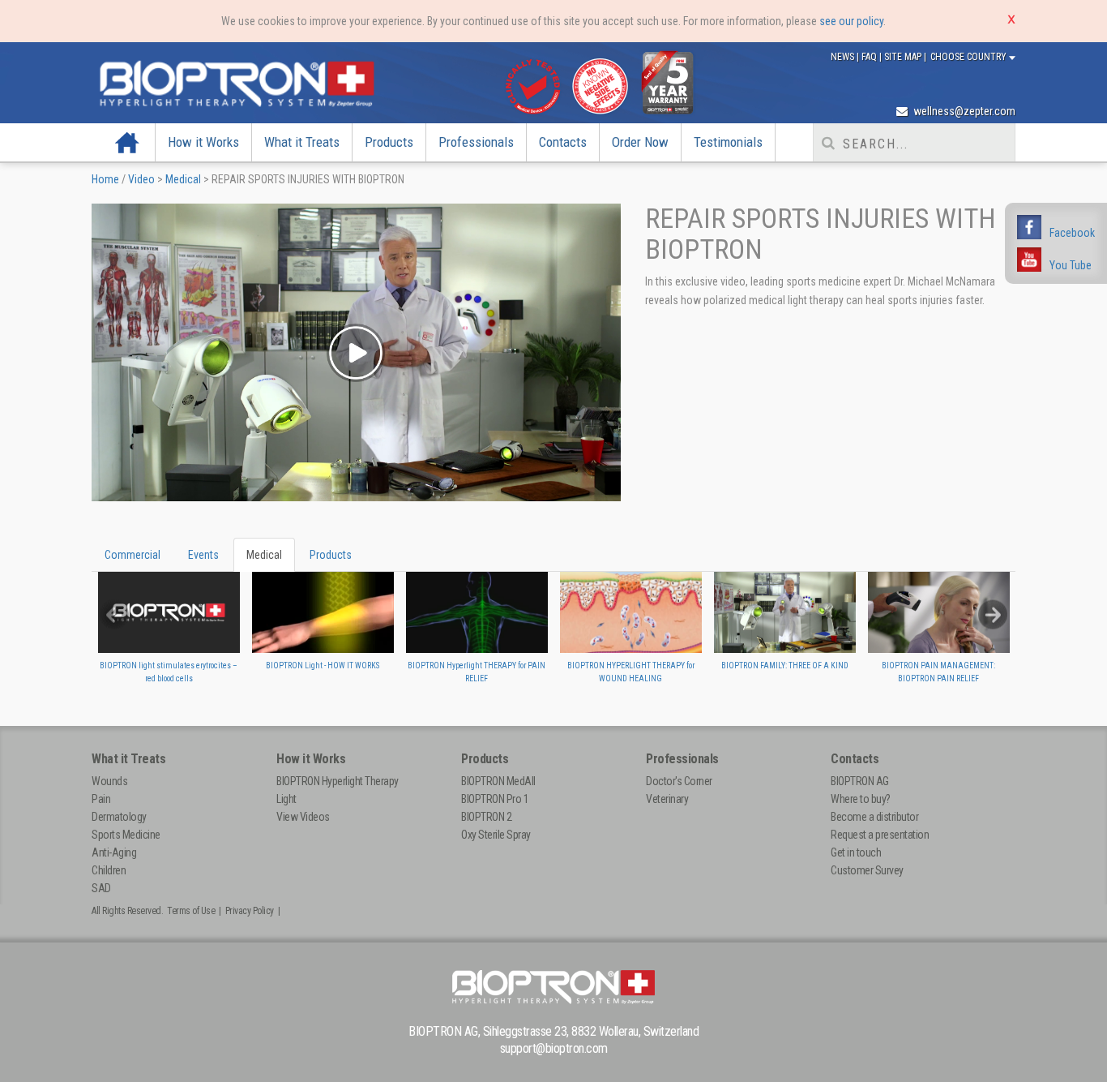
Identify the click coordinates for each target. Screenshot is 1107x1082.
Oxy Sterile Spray (496, 834)
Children (109, 870)
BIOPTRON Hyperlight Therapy (337, 781)
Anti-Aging (114, 852)
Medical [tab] (264, 554)
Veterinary (667, 798)
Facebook (1072, 232)
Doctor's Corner (679, 781)
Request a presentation (880, 834)
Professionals (476, 142)
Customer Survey (867, 870)
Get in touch (856, 852)
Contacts (563, 142)
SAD (101, 888)
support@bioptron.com (554, 1048)
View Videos (303, 816)
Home (127, 142)
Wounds (109, 781)
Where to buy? (861, 798)
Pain (101, 798)
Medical (183, 179)
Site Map (904, 56)
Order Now (640, 142)
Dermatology (119, 816)
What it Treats (302, 142)
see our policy (851, 21)
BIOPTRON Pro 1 (494, 798)
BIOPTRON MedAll (498, 781)
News (844, 56)
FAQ (870, 56)
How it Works (203, 142)
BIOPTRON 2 (486, 816)
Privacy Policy (249, 911)
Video (141, 179)
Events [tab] (203, 554)
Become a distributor (874, 816)
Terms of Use (191, 911)
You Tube (1070, 265)
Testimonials (728, 142)
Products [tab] (331, 554)
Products (389, 142)
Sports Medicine (126, 834)
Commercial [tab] (132, 554)
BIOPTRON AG (860, 781)
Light (286, 798)
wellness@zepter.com (963, 111)
